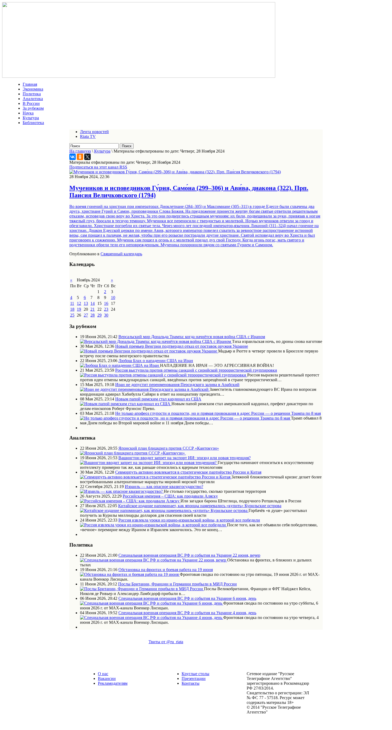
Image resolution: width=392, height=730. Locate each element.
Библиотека (33, 122)
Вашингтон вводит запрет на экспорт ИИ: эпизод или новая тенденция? (184, 458)
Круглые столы (195, 673)
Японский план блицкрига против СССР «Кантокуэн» (168, 448)
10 (113, 297)
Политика (32, 94)
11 (72, 303)
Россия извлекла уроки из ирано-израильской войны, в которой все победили (189, 520)
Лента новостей (94, 131)
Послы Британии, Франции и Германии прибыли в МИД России (177, 584)
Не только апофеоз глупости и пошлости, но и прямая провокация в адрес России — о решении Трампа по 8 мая (218, 413)
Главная (30, 84)
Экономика (33, 89)
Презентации (194, 678)
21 (92, 309)
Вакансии (107, 678)
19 (79, 309)
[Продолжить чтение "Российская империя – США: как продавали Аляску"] (130, 501)
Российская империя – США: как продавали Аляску (170, 496)
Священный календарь (121, 254)
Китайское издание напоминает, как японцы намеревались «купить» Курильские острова (199, 505)
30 (106, 315)
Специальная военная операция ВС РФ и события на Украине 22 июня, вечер (189, 555)
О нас (103, 673)
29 (99, 315)
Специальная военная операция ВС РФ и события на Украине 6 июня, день (187, 598)
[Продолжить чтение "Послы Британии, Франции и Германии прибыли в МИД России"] (142, 589)
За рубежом (33, 108)
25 (72, 315)
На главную (80, 151)
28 (92, 315)
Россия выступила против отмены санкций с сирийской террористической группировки (196, 370)
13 (86, 303)
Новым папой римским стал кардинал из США (158, 399)
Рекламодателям (112, 683)
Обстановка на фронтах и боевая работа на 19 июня (165, 569)
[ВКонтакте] (72, 157)
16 (106, 303)
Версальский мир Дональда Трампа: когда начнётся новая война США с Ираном (191, 336)
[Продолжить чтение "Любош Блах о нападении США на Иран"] (120, 365)
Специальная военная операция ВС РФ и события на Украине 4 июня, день (187, 612)
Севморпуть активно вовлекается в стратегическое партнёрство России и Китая (188, 472)
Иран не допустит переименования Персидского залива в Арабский (177, 384)
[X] (87, 157)
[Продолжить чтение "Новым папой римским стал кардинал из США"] (125, 403)
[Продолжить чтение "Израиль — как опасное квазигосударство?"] (122, 491)
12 (79, 303)
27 (86, 315)
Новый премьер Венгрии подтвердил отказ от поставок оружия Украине (181, 346)
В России (31, 103)
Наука (28, 113)
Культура (31, 118)
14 (92, 303)
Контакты (190, 683)
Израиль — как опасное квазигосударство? (164, 486)
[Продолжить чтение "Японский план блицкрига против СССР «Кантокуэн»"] (133, 453)
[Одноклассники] (80, 157)
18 (72, 309)
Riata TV (88, 136)
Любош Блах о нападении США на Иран (155, 360)
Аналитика (33, 98)
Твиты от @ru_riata (166, 641)
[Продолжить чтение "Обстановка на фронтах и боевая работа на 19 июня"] (130, 574)
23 (106, 309)
